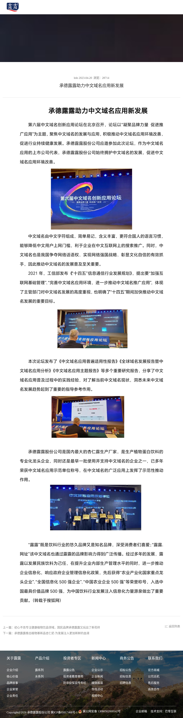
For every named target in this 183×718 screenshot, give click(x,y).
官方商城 (153, 670)
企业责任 (12, 695)
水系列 (39, 676)
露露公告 (69, 670)
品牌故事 (12, 683)
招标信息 (125, 676)
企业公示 (97, 670)
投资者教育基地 (73, 676)
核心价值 (12, 676)
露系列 (39, 670)
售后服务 (153, 683)
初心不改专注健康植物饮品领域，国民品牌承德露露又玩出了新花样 (57, 627)
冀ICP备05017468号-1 (64, 712)
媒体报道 (97, 683)
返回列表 (174, 626)
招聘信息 (125, 683)
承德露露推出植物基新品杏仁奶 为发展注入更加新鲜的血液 (51, 633)
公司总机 (153, 676)
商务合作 (153, 689)
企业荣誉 (12, 689)
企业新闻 (97, 676)
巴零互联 (170, 711)
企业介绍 (12, 670)
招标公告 (125, 670)
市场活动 (97, 689)
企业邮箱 (141, 711)
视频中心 (97, 695)
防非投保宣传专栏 (74, 683)
